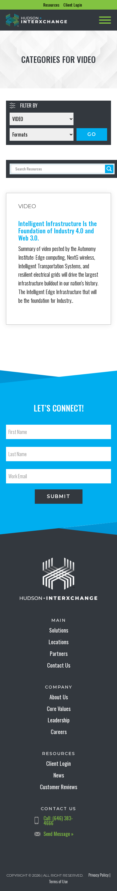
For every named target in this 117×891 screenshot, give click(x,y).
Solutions (58, 630)
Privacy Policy (98, 875)
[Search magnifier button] (109, 169)
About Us (59, 697)
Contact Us (58, 665)
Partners (59, 653)
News (58, 775)
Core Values (58, 709)
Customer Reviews (58, 787)
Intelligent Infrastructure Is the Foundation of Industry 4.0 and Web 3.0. (57, 230)
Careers (59, 732)
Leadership (59, 720)
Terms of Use (58, 881)
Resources (51, 4)
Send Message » (59, 833)
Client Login (72, 4)
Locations (58, 642)
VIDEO (27, 206)
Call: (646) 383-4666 (58, 821)
